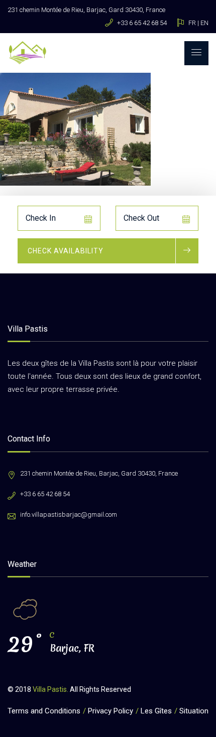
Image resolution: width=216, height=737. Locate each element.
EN (204, 23)
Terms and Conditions (44, 710)
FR (192, 23)
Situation (193, 710)
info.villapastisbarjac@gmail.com (68, 514)
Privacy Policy (110, 710)
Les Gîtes (156, 710)
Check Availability (65, 251)
